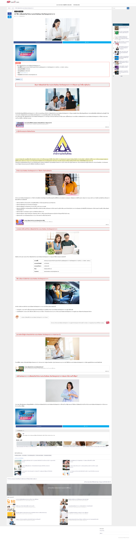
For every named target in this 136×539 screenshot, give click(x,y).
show (21, 79)
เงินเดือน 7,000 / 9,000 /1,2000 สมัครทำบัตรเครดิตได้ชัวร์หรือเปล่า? (123, 52)
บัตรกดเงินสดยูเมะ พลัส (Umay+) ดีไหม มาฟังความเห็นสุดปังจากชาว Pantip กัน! (123, 47)
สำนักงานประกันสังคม (39, 455)
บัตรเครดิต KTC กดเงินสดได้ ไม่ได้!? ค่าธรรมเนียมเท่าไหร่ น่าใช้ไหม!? (123, 72)
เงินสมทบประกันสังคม (48, 455)
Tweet (10, 17)
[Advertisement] (121, 16)
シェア (9, 14)
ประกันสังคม (21, 11)
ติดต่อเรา (101, 533)
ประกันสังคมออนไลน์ (31, 455)
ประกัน (16, 11)
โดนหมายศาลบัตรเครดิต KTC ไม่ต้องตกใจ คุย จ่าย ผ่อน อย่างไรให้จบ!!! (124, 27)
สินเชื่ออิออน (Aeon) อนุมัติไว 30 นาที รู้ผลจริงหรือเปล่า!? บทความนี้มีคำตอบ (123, 62)
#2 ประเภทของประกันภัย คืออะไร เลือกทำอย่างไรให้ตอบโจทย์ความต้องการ (23, 478)
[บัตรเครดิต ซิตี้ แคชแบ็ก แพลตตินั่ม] (26, 416)
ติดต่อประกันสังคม (18, 455)
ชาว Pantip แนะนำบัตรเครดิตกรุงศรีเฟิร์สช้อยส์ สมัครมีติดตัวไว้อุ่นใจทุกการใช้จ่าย (124, 57)
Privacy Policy (102, 530)
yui (23, 433)
